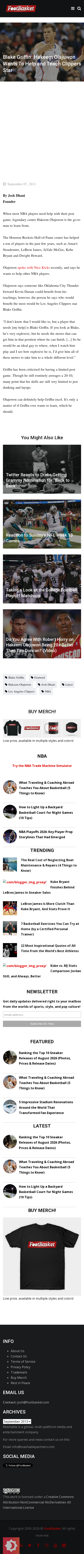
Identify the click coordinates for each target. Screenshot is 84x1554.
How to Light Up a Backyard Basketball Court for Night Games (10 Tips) (46, 812)
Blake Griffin (16, 677)
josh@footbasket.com (33, 1402)
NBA (48, 691)
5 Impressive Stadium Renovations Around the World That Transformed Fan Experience (46, 1107)
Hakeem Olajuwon (19, 684)
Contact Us (19, 1356)
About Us (17, 1351)
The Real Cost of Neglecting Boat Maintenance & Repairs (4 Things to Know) (49, 865)
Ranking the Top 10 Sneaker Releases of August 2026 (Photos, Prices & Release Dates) (45, 1058)
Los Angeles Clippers (21, 691)
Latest (69, 684)
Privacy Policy (20, 1367)
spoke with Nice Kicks (34, 267)
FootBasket (52, 1528)
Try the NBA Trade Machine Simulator (42, 766)
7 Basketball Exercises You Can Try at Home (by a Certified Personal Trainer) (50, 929)
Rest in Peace (20, 1383)
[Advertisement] (42, 125)
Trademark (19, 1372)
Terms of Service (23, 1361)
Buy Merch (19, 1377)
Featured (39, 677)
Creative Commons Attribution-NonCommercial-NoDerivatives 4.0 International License (38, 1502)
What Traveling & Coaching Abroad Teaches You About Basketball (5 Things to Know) (46, 787)
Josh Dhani (48, 684)
